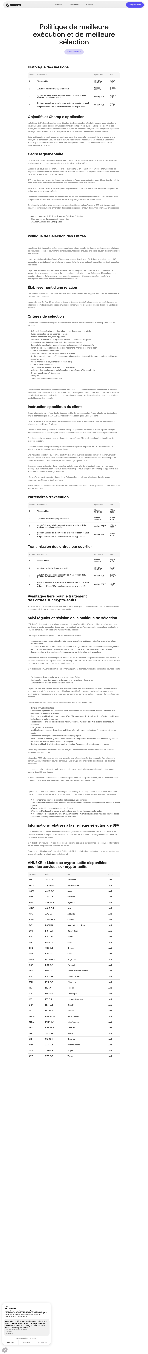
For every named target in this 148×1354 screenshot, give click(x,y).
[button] (60, 5)
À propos (89, 5)
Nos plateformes (135, 5)
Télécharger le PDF (74, 52)
